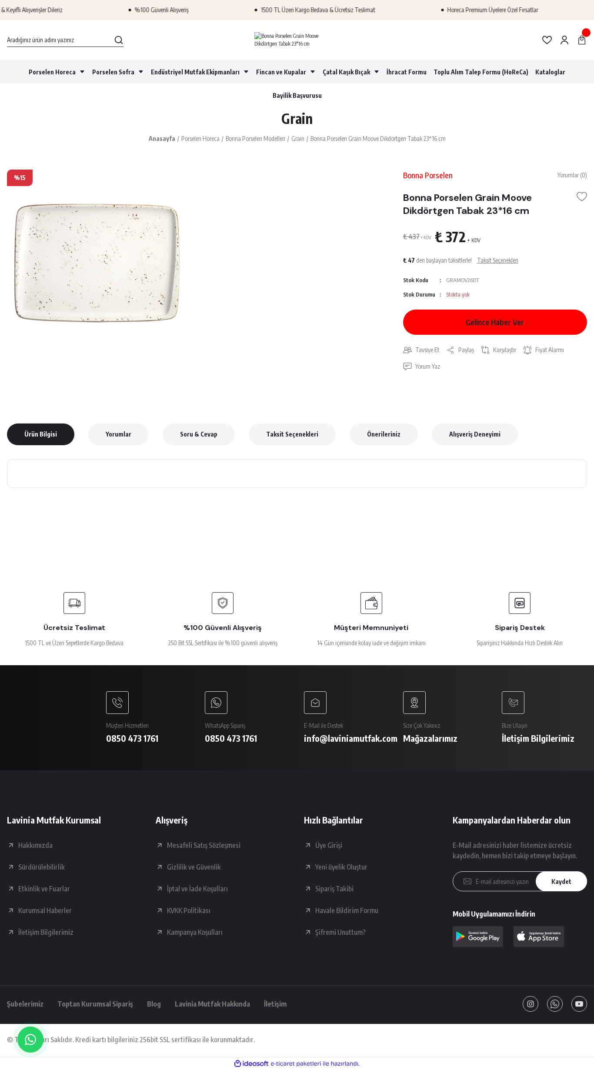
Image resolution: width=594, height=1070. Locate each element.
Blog (154, 1004)
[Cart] (582, 40)
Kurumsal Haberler (45, 910)
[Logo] (297, 40)
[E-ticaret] (295, 1064)
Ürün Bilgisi (40, 434)
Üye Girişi (328, 845)
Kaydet (561, 881)
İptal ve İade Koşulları (197, 888)
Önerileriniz (383, 434)
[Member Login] (564, 40)
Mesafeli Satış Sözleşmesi (203, 845)
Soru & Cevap (198, 434)
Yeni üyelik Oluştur (341, 867)
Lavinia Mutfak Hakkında (212, 1004)
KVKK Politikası (188, 910)
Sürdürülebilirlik (41, 867)
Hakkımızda (35, 845)
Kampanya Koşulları (195, 932)
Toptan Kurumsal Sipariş (95, 1004)
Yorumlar (118, 434)
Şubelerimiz (25, 1004)
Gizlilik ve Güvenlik (194, 867)
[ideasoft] (251, 1064)
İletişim (275, 1004)
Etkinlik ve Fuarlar (44, 888)
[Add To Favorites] (582, 196)
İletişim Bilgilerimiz (45, 932)
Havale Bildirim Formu (346, 910)
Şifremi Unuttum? (340, 932)
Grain (297, 118)
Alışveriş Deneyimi (475, 434)
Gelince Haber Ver (495, 322)
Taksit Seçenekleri (292, 434)
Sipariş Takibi (334, 888)
